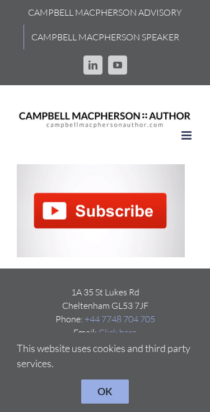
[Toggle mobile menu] (187, 135)
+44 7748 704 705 (120, 319)
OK (105, 391)
